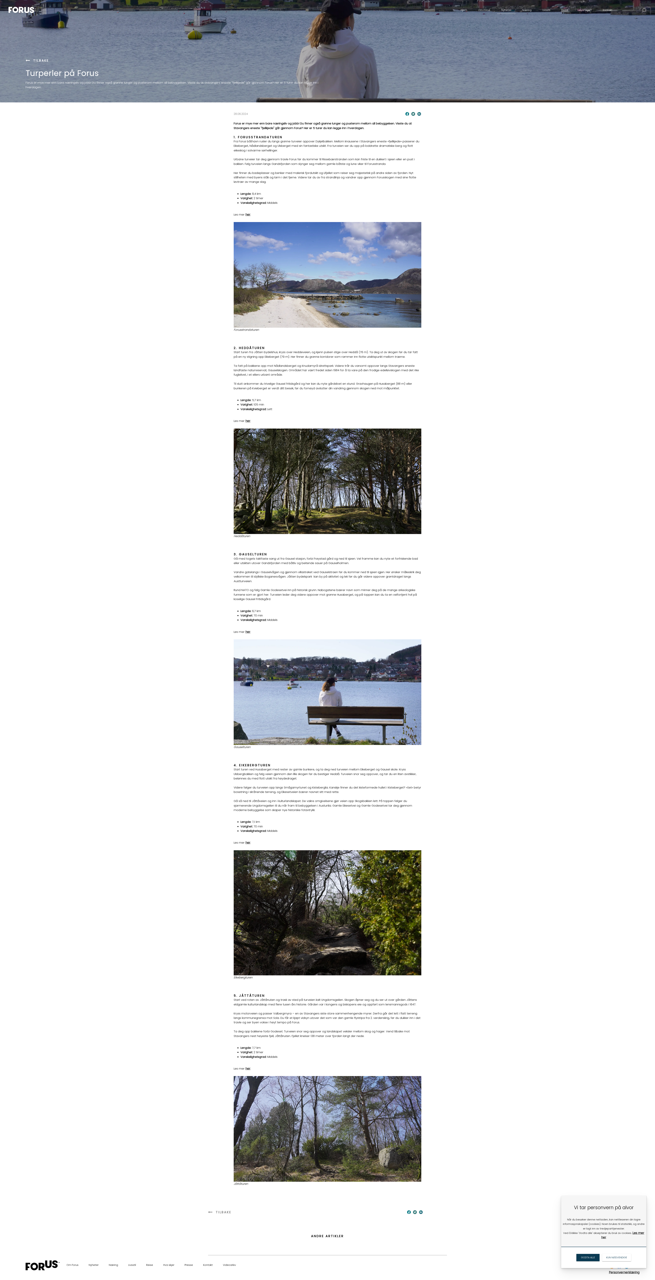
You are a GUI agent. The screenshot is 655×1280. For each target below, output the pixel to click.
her (247, 214)
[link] (28, 7)
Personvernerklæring (624, 1272)
